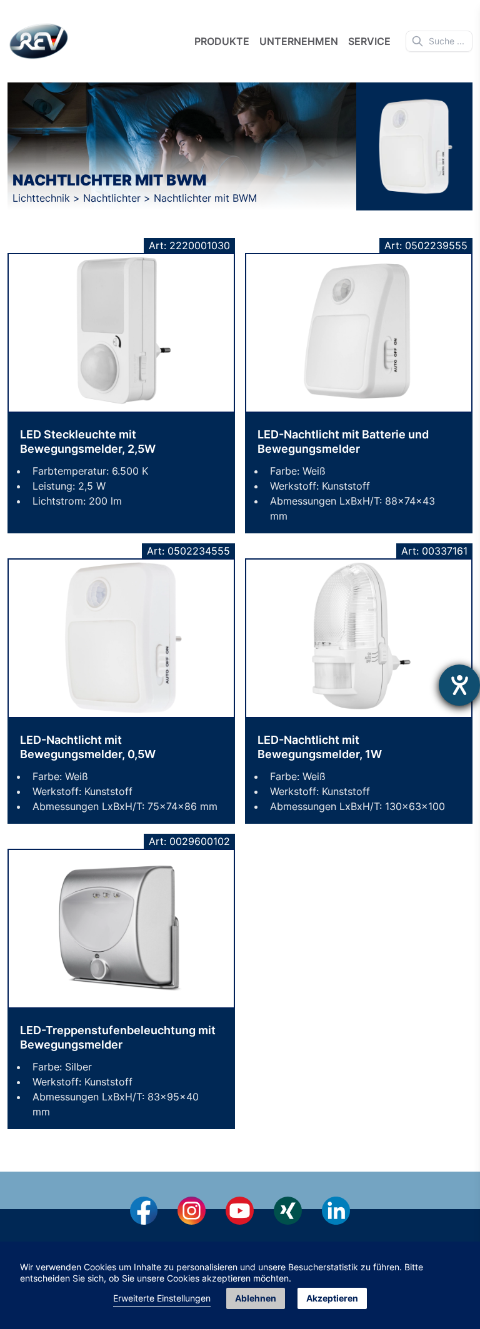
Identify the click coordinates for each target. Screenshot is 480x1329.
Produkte (221, 41)
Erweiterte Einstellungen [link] (162, 1298)
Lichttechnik (42, 198)
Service (369, 41)
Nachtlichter (113, 198)
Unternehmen (298, 41)
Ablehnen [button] (255, 1298)
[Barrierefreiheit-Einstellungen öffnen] (459, 685)
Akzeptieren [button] (332, 1298)
